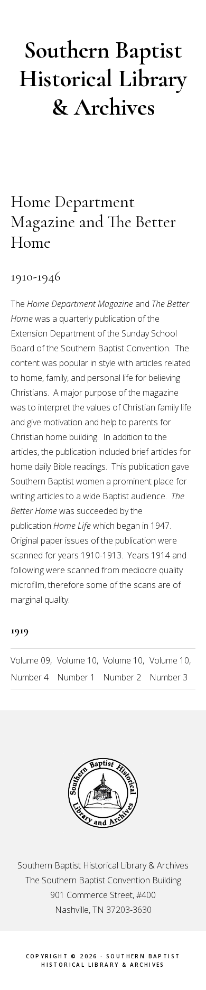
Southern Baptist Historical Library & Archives (103, 78)
